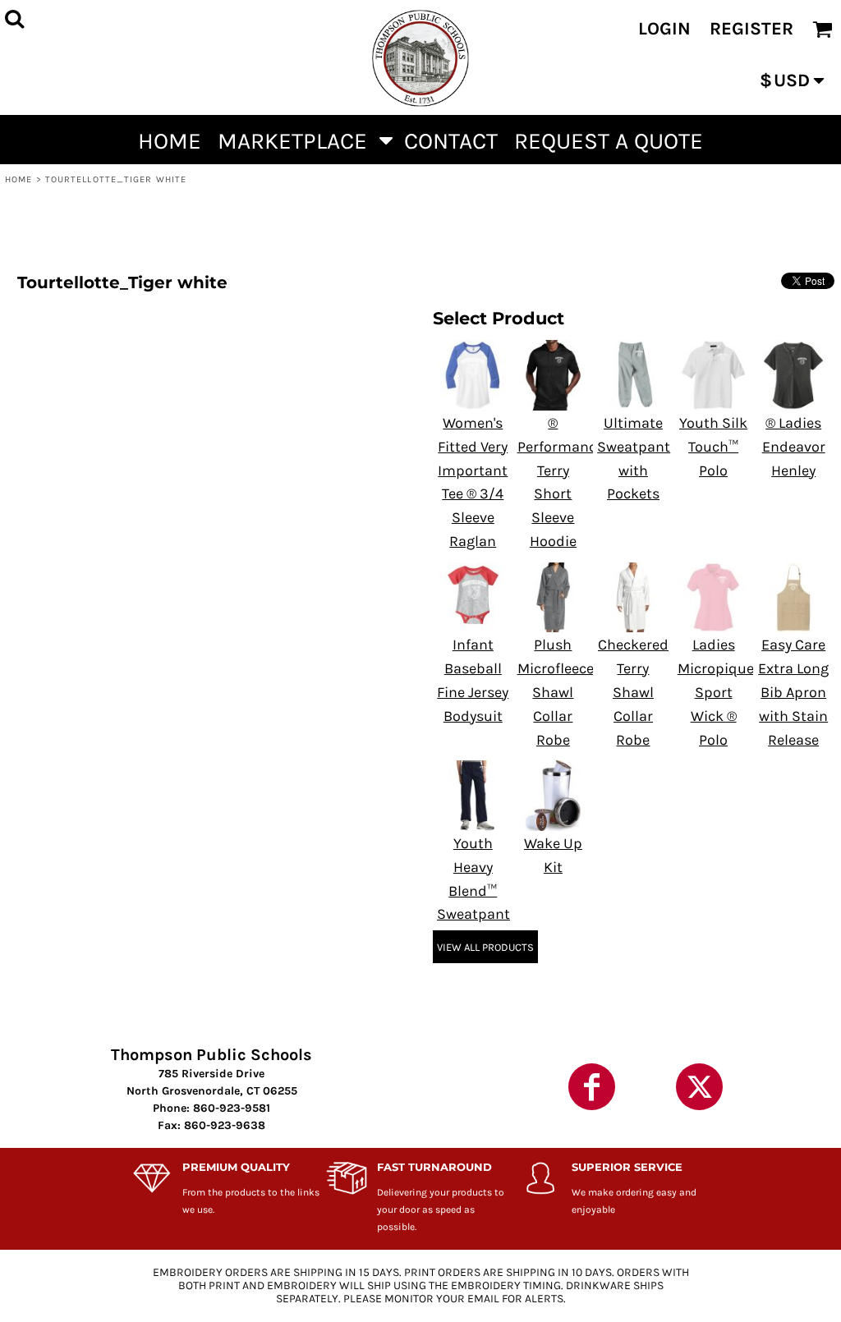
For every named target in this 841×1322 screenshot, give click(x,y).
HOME (18, 179)
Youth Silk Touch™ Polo (713, 447)
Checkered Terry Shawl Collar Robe (633, 692)
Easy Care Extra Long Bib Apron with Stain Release (793, 692)
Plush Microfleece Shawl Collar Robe (555, 692)
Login (664, 28)
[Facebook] (591, 1086)
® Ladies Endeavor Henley (793, 447)
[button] (302, 139)
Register (751, 28)
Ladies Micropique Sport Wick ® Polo (716, 692)
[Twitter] (699, 1086)
